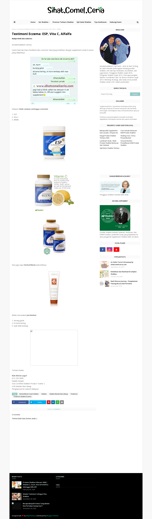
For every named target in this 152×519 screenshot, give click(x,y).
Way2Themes (30, 516)
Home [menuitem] (33, 22)
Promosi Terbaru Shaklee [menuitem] (63, 22)
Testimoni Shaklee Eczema (26, 29)
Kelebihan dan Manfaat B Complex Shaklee (124, 273)
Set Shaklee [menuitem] (43, 22)
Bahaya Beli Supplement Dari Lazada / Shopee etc (109, 132)
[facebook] (102, 249)
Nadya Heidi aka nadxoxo (22, 38)
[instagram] (109, 249)
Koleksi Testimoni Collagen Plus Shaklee (35, 495)
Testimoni (74, 394)
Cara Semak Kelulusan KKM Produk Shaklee (129, 132)
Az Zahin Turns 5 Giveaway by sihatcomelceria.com (122, 263)
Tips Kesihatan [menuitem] (100, 22)
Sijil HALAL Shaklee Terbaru (109, 148)
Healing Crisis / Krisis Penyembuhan (128, 137)
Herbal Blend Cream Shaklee (28, 394)
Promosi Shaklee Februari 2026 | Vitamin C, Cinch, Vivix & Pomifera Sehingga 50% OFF (35, 484)
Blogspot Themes (52, 516)
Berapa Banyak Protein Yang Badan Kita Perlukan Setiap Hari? (36, 504)
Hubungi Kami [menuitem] (115, 22)
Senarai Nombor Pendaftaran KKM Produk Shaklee (130, 143)
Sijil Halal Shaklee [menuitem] (84, 22)
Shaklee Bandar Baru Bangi (59, 394)
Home (14, 29)
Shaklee (44, 394)
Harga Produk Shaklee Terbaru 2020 (108, 137)
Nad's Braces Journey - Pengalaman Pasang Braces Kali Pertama (124, 282)
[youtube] (116, 249)
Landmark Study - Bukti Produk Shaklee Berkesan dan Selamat (109, 143)
